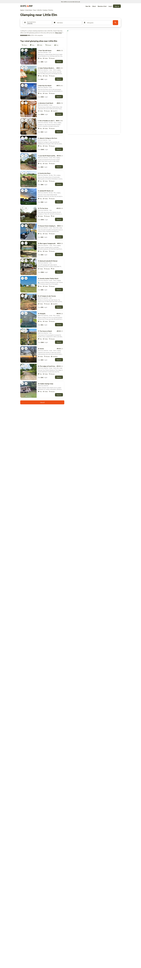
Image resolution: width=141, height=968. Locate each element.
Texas (34, 10)
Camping (45, 10)
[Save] (22, 50)
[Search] (115, 22)
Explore (22, 10)
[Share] (26, 50)
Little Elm (39, 10)
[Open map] (94, 82)
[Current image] (26, 63)
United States (28, 10)
